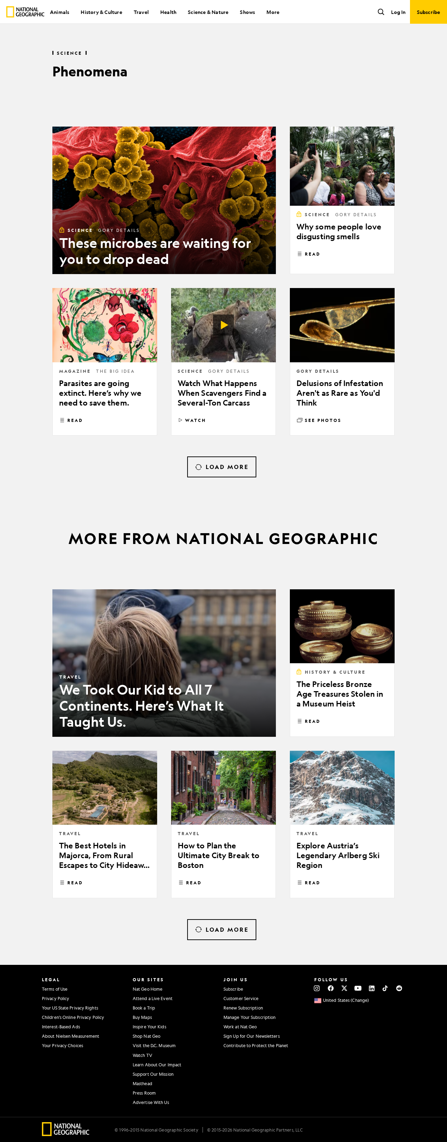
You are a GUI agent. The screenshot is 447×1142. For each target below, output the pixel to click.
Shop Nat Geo (146, 1036)
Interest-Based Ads (61, 1026)
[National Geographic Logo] (66, 1133)
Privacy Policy (55, 998)
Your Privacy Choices (62, 1045)
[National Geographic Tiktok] (385, 988)
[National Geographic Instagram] (317, 988)
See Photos (323, 420)
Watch (195, 420)
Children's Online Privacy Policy (73, 1017)
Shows (247, 12)
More (272, 12)
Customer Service (241, 998)
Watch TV (142, 1055)
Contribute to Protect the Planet (256, 1045)
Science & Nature (208, 12)
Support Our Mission (153, 1074)
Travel (141, 12)
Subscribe (233, 989)
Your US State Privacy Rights (70, 1008)
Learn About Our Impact (157, 1064)
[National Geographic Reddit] (399, 988)
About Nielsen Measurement (71, 1036)
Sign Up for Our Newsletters (252, 1036)
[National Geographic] (25, 11)
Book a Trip (144, 1008)
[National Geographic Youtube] (358, 988)
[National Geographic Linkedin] (371, 988)
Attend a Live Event (153, 998)
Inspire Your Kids (149, 1026)
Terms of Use (54, 989)
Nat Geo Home (147, 989)
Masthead (142, 1083)
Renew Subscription (243, 1008)
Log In (398, 12)
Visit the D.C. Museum (154, 1045)
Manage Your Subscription (250, 1017)
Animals (59, 12)
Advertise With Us (151, 1102)
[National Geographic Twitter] (344, 988)
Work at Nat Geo (240, 1026)
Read (313, 254)
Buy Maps (142, 1017)
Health (168, 12)
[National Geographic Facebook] (330, 988)
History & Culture (101, 12)
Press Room (144, 1093)
